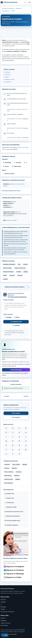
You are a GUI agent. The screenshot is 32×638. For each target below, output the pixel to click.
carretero (21, 184)
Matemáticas (8, 475)
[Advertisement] (16, 31)
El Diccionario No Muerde (7, 611)
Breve (17, 317)
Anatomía (7, 464)
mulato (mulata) (7, 268)
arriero (17, 184)
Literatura (18, 472)
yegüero (5, 186)
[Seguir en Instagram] (14, 566)
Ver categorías (16, 417)
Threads (3, 609)
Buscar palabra (16, 413)
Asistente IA (8, 82)
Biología (25, 464)
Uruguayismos (6, 11)
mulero (13, 11)
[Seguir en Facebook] (14, 570)
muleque (18, 271)
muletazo (19, 275)
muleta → (26, 396)
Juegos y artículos (5, 623)
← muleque (6, 396)
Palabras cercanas (9, 79)
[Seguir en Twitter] (14, 577)
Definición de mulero (22, 147)
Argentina (25, 118)
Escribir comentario (16, 384)
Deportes (14, 468)
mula (19, 264)
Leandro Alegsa (6, 149)
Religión (17, 479)
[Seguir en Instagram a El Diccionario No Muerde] (16, 543)
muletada (12, 275)
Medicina (16, 475)
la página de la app (24, 362)
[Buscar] (25, 2)
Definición (7, 72)
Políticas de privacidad (10, 634)
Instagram (3, 602)
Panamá (25, 137)
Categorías (18, 8)
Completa (8, 317)
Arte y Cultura (16, 464)
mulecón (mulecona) (20, 268)
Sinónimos (7, 74)
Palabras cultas (8, 479)
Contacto (3, 618)
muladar (25, 264)
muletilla (5, 279)
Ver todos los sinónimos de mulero (11, 190)
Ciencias (6, 468)
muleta (5, 275)
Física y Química (8, 472)
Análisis (7, 77)
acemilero (12, 184)
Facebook (3, 599)
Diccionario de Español (8, 8)
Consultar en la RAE (11, 220)
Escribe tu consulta (8, 300)
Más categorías (8, 483)
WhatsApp (3, 607)
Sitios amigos (4, 625)
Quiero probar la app (16, 369)
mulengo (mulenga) (8, 271)
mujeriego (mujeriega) (9, 264)
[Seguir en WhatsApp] (14, 573)
